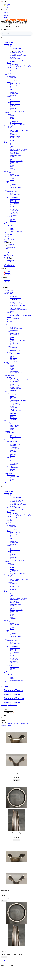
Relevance (9, 723)
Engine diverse (14, 162)
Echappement (10, 244)
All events (9, 705)
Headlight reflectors (15, 136)
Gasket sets (13, 145)
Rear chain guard (14, 85)
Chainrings (13, 184)
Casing (9, 82)
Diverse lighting (14, 131)
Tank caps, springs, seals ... (17, 111)
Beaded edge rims (14, 202)
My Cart (6, 15)
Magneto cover (14, 80)
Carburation (13, 169)
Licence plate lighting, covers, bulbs (19, 130)
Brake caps (13, 77)
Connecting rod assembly (16, 161)
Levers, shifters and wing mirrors (18, 60)
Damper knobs (14, 47)
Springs (9, 63)
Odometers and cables (15, 48)
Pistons (12, 156)
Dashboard (13, 109)
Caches (12, 120)
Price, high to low (8, 725)
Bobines (12, 117)
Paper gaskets (13, 152)
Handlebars (13, 61)
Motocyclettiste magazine (16, 231)
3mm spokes (13, 212)
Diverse (9, 67)
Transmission (10, 183)
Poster (11, 228)
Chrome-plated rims (15, 199)
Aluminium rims (14, 203)
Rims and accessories (12, 197)
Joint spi (12, 166)
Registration (13, 105)
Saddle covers (13, 98)
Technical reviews (14, 226)
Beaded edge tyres (15, 194)
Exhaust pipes (13, 177)
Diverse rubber (14, 93)
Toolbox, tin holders (15, 104)
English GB (8, 7)
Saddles (9, 96)
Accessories (13, 140)
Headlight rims (14, 134)
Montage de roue (11, 247)
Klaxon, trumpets (17, 54)
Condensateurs (14, 121)
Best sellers (4, 723)
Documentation (11, 225)
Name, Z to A (23, 723)
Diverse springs (14, 64)
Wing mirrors (13, 108)
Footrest (12, 89)
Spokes (9, 207)
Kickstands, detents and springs (18, 55)
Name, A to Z (15, 723)
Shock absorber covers (16, 79)
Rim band (12, 206)
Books (12, 229)
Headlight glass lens (15, 137)
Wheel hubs (13, 221)
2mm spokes (13, 209)
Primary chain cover (15, 83)
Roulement (13, 165)
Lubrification (13, 168)
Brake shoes (10, 73)
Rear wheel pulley (16, 833)
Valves (12, 159)
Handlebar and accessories (13, 58)
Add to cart (16, 780)
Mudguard (9, 71)
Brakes (9, 70)
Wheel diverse (10, 216)
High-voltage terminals (16, 123)
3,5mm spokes (14, 213)
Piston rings (13, 147)
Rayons (9, 245)
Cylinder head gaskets (15, 155)
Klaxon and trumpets (15, 52)
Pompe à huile (13, 164)
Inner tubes (13, 196)
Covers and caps (11, 76)
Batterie (12, 115)
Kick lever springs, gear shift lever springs (20, 66)
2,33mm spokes (14, 210)
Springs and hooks (15, 101)
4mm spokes (13, 215)
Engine (9, 143)
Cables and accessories (19, 51)
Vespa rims (13, 205)
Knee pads (13, 95)
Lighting (9, 127)
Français (7, 4)
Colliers (12, 178)
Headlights (9, 133)
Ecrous (12, 180)
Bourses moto (4, 686)
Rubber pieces (10, 86)
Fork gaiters (13, 92)
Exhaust (9, 172)
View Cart (3, 30)
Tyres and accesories (12, 191)
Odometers (16, 49)
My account (7, 12)
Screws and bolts (14, 68)
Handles (12, 87)
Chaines (12, 188)
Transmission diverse (15, 187)
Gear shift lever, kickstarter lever (18, 90)
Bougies (12, 118)
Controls (9, 45)
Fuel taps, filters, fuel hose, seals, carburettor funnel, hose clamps (18, 150)
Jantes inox (13, 200)
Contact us (6, 14)
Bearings (12, 219)
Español (7, 5)
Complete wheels (14, 218)
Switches (12, 57)
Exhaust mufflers (14, 175)
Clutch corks (13, 158)
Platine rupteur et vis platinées (17, 124)
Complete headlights (15, 139)
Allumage (9, 114)
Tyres (11, 193)
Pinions (12, 185)
